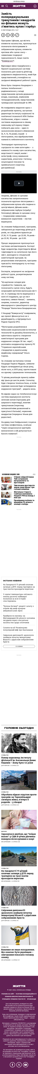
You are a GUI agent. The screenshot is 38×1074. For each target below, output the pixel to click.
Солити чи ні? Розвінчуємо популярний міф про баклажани (18, 629)
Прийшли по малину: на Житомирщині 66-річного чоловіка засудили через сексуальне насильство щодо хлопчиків (19, 619)
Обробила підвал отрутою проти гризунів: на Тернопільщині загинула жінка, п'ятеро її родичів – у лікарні (19, 798)
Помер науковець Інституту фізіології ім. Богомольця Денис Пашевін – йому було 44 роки (18, 760)
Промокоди (31, 999)
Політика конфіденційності (26, 994)
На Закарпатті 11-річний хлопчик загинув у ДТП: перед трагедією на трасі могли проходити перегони (19, 586)
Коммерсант (7, 61)
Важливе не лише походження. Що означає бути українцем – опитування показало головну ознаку (18, 953)
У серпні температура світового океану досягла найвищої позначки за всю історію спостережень (17, 597)
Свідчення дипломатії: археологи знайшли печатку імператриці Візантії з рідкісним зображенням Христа (18, 638)
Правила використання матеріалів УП (19, 996)
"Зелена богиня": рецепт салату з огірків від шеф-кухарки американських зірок (18, 608)
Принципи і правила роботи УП (13, 999)
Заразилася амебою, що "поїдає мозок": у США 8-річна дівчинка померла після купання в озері (18, 836)
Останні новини (12, 581)
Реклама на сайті (7, 994)
